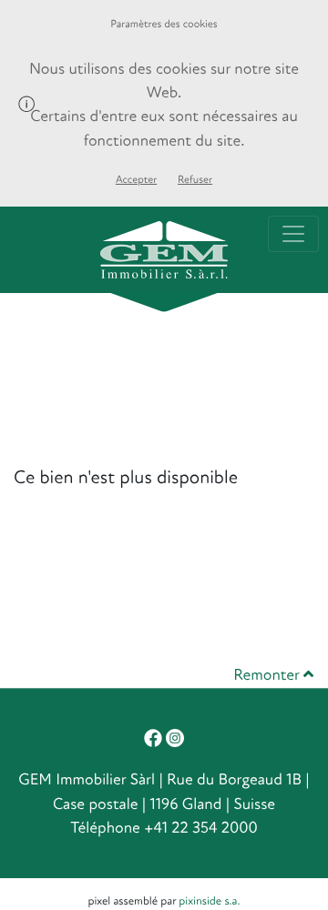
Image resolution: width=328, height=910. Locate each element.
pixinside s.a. (209, 901)
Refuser (195, 180)
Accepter (136, 180)
